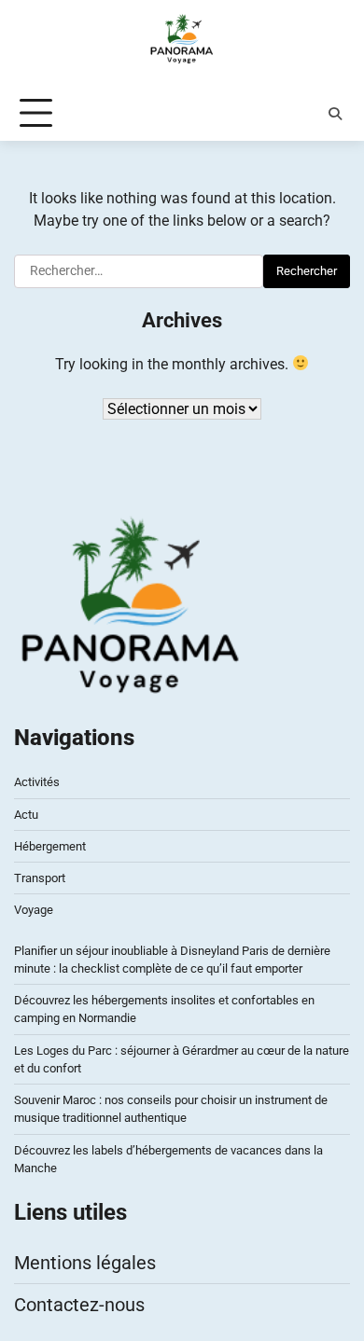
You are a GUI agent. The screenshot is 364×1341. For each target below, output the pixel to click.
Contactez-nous (79, 1304)
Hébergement (50, 846)
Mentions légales (85, 1262)
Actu (26, 815)
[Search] (335, 114)
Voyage (33, 910)
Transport (39, 878)
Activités (37, 782)
